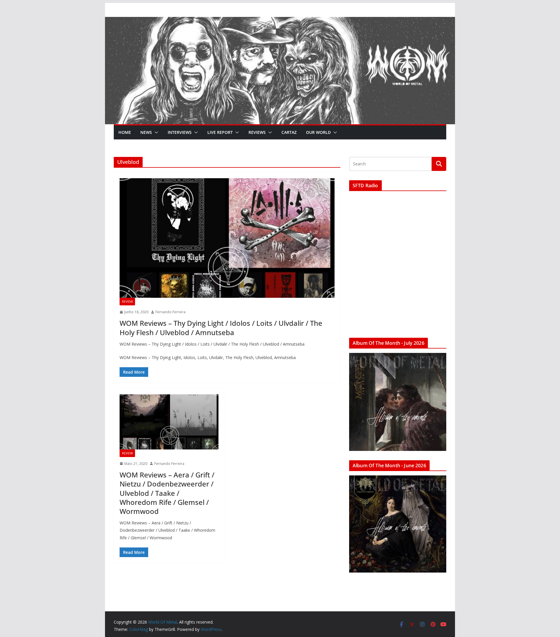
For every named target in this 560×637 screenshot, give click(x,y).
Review (127, 302)
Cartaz (289, 132)
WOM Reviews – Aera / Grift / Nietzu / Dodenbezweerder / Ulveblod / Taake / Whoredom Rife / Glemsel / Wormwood (167, 493)
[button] (155, 132)
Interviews (180, 132)
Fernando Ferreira (170, 311)
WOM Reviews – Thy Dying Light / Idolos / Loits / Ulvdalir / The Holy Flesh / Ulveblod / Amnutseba (221, 327)
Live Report (220, 132)
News (146, 132)
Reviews (257, 132)
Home (124, 132)
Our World (318, 132)
